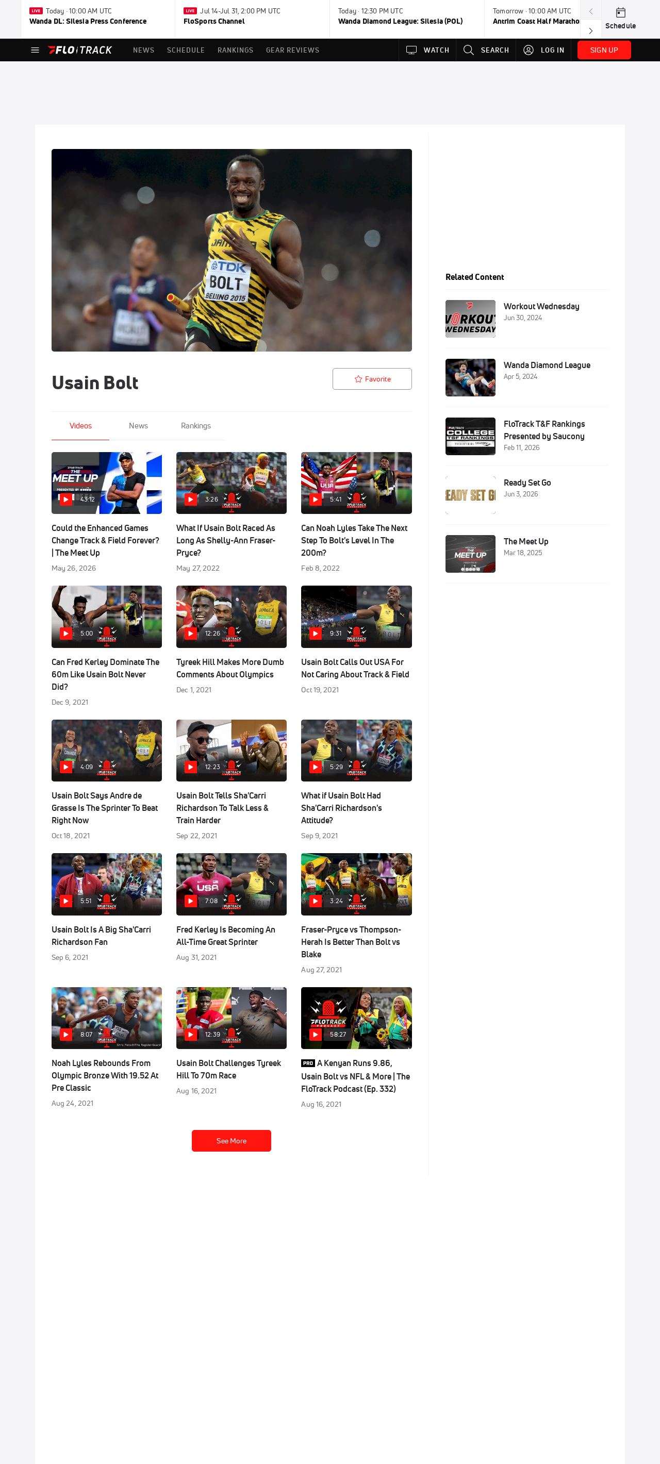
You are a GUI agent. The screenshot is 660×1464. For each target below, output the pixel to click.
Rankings (196, 425)
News (138, 425)
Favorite (378, 379)
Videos (81, 425)
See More (231, 1140)
